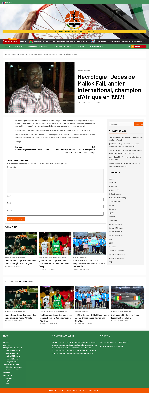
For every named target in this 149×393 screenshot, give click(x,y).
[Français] (4, 3)
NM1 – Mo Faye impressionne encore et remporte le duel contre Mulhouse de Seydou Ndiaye (75, 149)
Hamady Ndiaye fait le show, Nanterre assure (32, 148)
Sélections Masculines (18, 257)
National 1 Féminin (115, 224)
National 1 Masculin (116, 228)
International (95, 46)
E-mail (9, 203)
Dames (111, 205)
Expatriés (81, 46)
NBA (110, 239)
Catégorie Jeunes (115, 194)
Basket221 (82, 103)
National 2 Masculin (116, 236)
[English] (2, 3)
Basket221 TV (114, 190)
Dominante (87, 70)
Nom (9, 196)
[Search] (129, 47)
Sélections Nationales (63, 46)
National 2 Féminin (115, 232)
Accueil (8, 46)
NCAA (111, 243)
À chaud (111, 179)
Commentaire (12, 167)
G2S (98, 390)
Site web (10, 210)
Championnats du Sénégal (37, 46)
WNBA (111, 262)
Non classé (113, 247)
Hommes (112, 217)
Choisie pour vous (115, 202)
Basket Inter (113, 186)
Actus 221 (19, 46)
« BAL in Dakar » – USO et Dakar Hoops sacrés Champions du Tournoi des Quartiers (108, 41)
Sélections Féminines (116, 251)
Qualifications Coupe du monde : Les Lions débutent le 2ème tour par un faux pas (45, 41)
